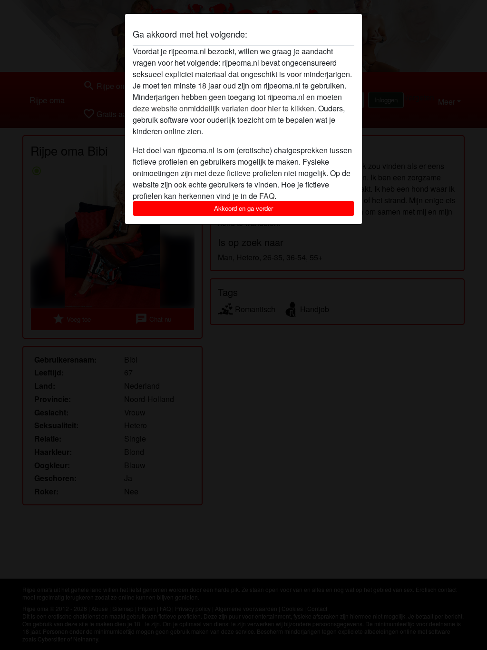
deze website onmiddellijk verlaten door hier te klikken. (224, 108)
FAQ (266, 195)
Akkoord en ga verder (243, 208)
